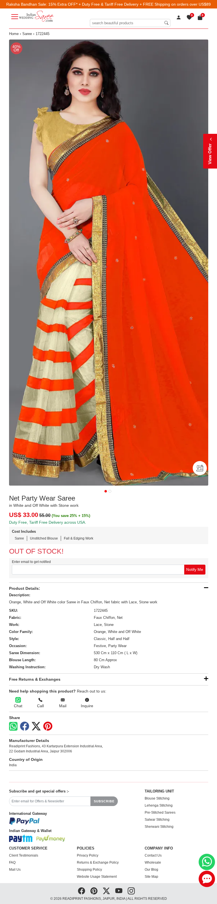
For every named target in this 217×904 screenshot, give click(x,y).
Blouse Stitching (157, 798)
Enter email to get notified (31, 562)
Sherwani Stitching (159, 827)
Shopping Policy (89, 870)
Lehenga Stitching (159, 805)
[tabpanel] (108, 263)
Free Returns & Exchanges (34, 679)
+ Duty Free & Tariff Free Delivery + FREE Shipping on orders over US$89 (145, 4)
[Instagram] (131, 891)
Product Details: (24, 588)
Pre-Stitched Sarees (160, 813)
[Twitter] (36, 726)
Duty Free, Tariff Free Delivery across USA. (47, 522)
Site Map (151, 877)
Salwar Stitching (157, 820)
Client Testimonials (23, 855)
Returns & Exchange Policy (98, 862)
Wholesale (153, 862)
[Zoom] (108, 263)
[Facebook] (24, 726)
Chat (18, 706)
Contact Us (153, 855)
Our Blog (151, 870)
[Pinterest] (47, 726)
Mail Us (15, 870)
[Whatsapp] (13, 726)
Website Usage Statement (97, 877)
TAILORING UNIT (159, 791)
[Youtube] (118, 891)
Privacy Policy (87, 855)
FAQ (12, 862)
